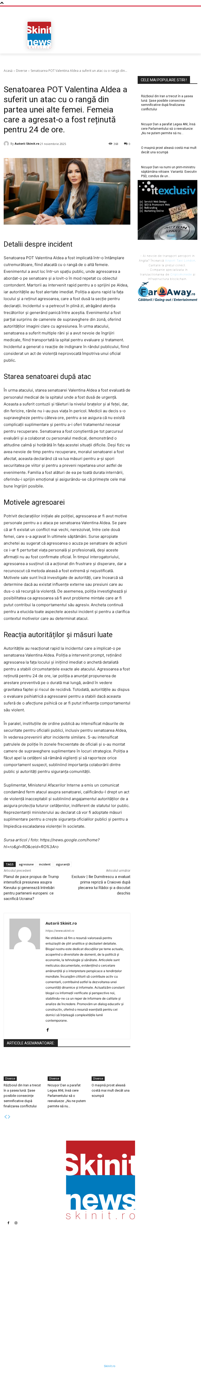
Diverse (21, 70)
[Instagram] (16, 1223)
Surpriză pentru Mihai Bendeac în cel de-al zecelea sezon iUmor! (139, 1275)
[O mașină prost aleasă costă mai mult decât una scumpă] (111, 1067)
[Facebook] (47, 1029)
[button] (191, 48)
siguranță (63, 864)
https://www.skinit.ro (60, 931)
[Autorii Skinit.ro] (7, 143)
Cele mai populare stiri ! (164, 80)
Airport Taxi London (180, 260)
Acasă (8, 70)
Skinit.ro (109, 1366)
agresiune (26, 864)
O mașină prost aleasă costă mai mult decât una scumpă (111, 1090)
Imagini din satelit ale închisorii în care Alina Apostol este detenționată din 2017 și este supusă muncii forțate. (139, 1260)
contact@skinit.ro (27, 1304)
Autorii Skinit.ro (27, 143)
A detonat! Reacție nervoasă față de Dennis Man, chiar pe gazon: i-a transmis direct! (140, 1289)
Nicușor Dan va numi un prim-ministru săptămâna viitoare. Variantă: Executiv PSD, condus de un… (81, 1311)
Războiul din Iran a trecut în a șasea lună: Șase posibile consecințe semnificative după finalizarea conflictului (22, 1095)
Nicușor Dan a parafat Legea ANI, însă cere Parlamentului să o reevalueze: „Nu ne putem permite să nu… (67, 1095)
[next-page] (9, 1117)
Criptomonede (181, 274)
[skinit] (39, 35)
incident (45, 864)
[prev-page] (5, 1117)
